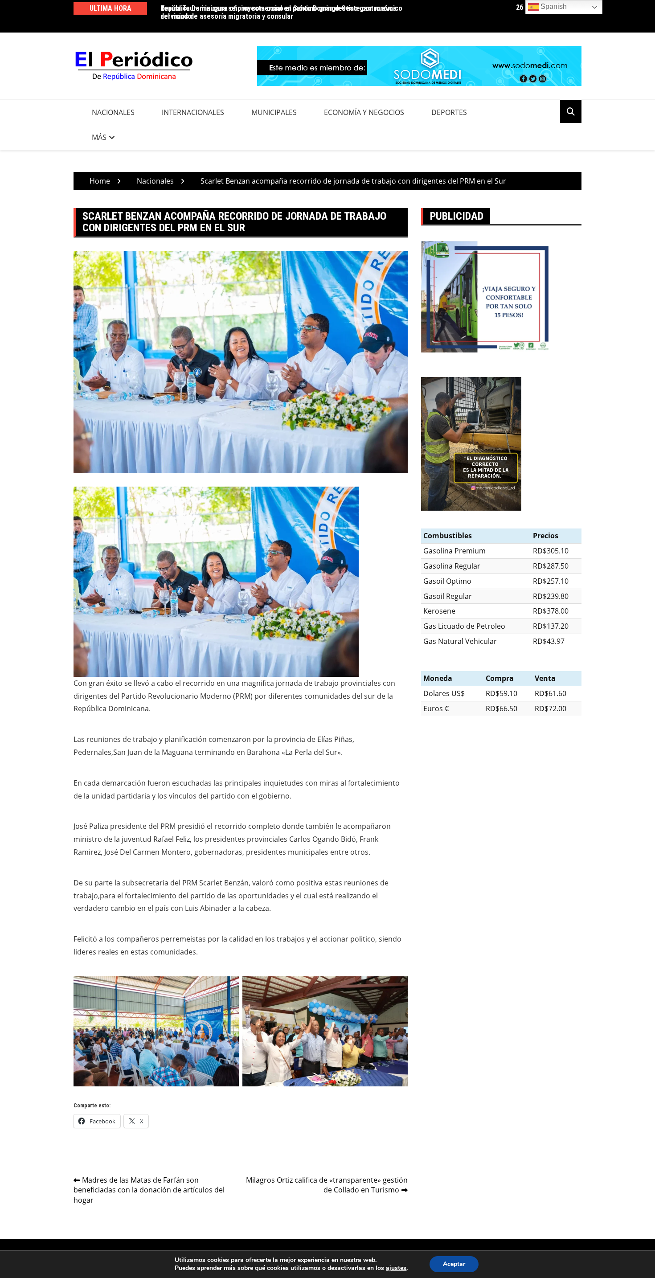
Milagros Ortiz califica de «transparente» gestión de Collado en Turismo (327, 1185)
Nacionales (113, 112)
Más (99, 137)
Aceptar (454, 1264)
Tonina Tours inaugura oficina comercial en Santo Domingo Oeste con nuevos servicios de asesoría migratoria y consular (278, 12)
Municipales (274, 112)
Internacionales (193, 112)
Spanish (553, 6)
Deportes (449, 112)
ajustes (396, 1268)
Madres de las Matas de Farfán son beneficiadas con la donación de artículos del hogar (149, 1190)
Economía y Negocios (364, 112)
